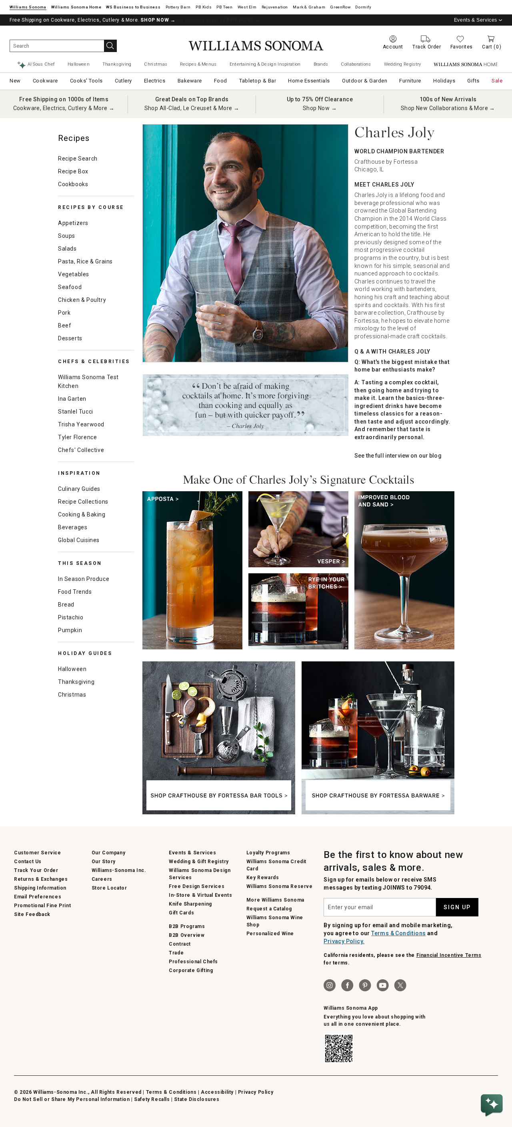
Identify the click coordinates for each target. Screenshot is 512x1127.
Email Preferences (37, 897)
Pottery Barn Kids (204, 7)
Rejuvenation (275, 7)
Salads (67, 248)
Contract (180, 944)
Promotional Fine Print (42, 905)
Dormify (363, 7)
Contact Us (28, 861)
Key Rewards (262, 877)
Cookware (45, 81)
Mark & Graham (309, 7)
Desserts (70, 338)
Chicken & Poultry (82, 300)
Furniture (410, 81)
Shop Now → (320, 108)
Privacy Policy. (344, 941)
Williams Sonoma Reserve (279, 886)
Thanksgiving (117, 64)
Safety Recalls (152, 1099)
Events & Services (475, 20)
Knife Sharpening (190, 904)
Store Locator (109, 888)
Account (393, 47)
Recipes (74, 138)
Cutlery (123, 81)
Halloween (79, 64)
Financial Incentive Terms (449, 955)
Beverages (72, 527)
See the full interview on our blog (398, 455)
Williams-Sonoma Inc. (119, 870)
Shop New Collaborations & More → (448, 108)
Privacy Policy (255, 1092)
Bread (66, 604)
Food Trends (75, 592)
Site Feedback (32, 914)
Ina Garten (72, 399)
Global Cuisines (79, 540)
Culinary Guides (79, 489)
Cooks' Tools (86, 81)
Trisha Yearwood (81, 424)
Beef (64, 325)
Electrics (155, 81)
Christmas (155, 64)
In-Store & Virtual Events (200, 895)
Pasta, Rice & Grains (85, 261)
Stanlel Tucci (75, 411)
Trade (176, 953)
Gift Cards (181, 913)
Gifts (473, 81)
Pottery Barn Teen (224, 7)
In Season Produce (83, 579)
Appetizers (73, 223)
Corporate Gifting (191, 970)
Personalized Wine (270, 933)
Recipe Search (78, 158)
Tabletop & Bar (257, 81)
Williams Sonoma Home (76, 7)
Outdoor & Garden (364, 81)
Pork (64, 312)
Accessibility (217, 1092)
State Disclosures (196, 1099)
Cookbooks (73, 184)
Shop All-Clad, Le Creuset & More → (192, 108)
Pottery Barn (178, 7)
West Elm (247, 7)
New (15, 81)
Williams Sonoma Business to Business (133, 7)
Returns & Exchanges (41, 879)
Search (110, 46)
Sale (497, 81)
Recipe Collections (83, 501)
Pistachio (70, 617)
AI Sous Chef (41, 64)
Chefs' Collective (81, 450)
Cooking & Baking (82, 514)
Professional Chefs (193, 961)
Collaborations (356, 64)
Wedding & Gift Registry (199, 861)
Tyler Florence (77, 437)
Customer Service (37, 853)
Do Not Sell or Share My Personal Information (72, 1099)
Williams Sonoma (28, 7)
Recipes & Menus (198, 64)
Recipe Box (73, 171)
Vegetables (73, 274)
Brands (321, 64)
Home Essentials (309, 81)
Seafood (70, 287)
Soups (66, 236)
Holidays (444, 81)
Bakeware (190, 81)
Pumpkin (70, 630)
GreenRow (340, 7)
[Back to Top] (493, 1081)
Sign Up (457, 907)
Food (220, 81)
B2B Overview (186, 935)
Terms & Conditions (398, 933)
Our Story (104, 861)
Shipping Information (40, 888)
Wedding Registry (402, 64)
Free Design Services (196, 886)
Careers (102, 879)
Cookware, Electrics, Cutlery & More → (64, 108)
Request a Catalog (269, 909)
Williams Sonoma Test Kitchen (88, 381)
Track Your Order (36, 870)
